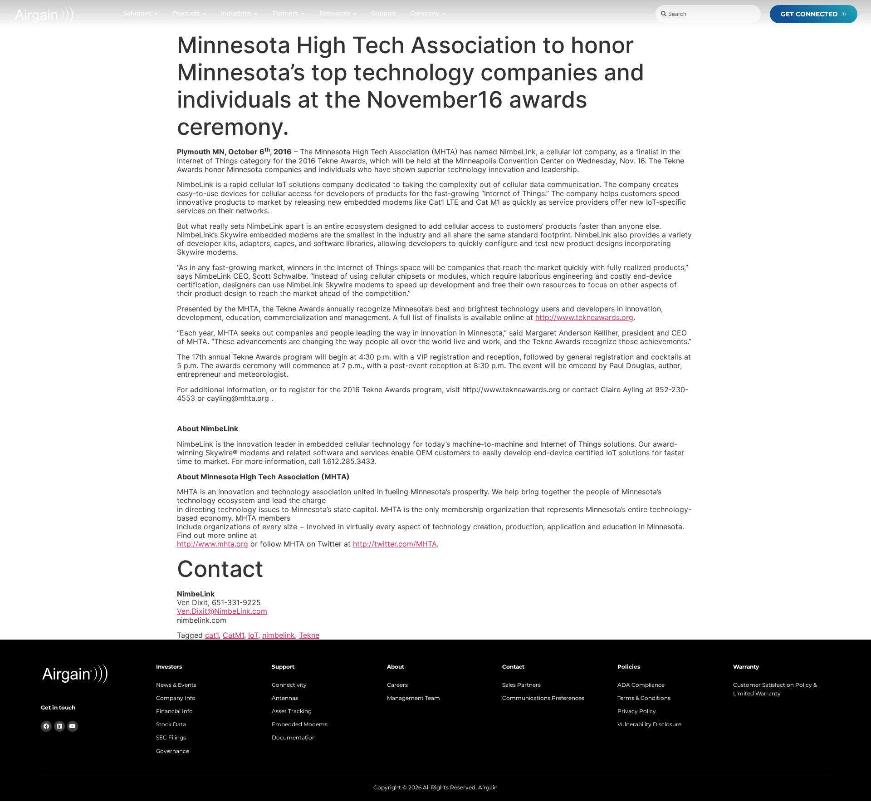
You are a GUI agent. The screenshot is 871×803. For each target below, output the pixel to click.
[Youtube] (72, 726)
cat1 (212, 635)
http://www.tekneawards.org (584, 317)
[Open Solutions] (156, 13)
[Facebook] (46, 726)
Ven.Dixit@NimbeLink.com (222, 611)
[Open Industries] (256, 13)
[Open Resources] (354, 13)
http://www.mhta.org (212, 543)
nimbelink (278, 635)
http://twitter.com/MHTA (395, 543)
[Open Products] (204, 13)
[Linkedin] (59, 726)
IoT (253, 635)
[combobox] (708, 14)
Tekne (309, 635)
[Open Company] (443, 13)
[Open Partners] (302, 13)
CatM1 (233, 635)
